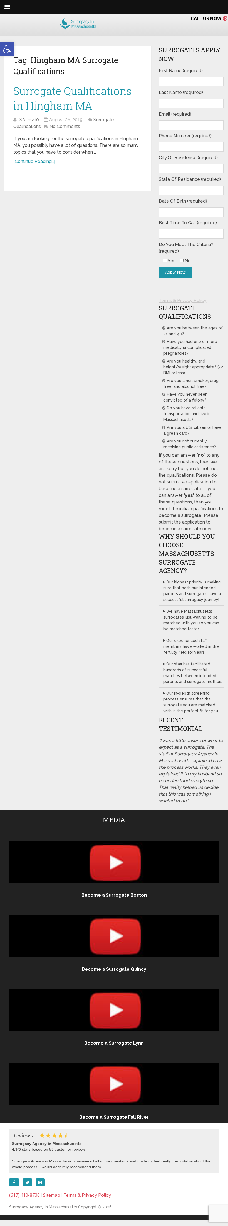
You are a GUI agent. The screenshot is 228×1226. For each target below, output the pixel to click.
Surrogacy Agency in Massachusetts (43, 1207)
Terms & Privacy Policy (182, 300)
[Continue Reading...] (34, 161)
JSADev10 (28, 119)
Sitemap (51, 1195)
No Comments (64, 126)
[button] (7, 49)
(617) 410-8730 (24, 1195)
